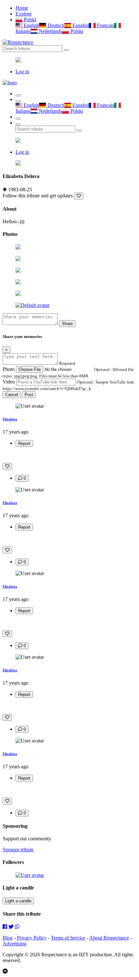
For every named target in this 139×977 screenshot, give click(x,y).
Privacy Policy (32, 937)
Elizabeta (10, 419)
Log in (22, 71)
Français (105, 25)
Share (67, 323)
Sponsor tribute (18, 849)
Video (9, 381)
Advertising (15, 943)
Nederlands (49, 31)
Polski (29, 19)
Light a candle (18, 900)
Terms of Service (68, 937)
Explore (24, 13)
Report (24, 443)
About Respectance (109, 937)
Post (29, 394)
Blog (8, 937)
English (30, 25)
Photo (9, 369)
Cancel (11, 394)
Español (80, 25)
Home (22, 8)
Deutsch (55, 25)
